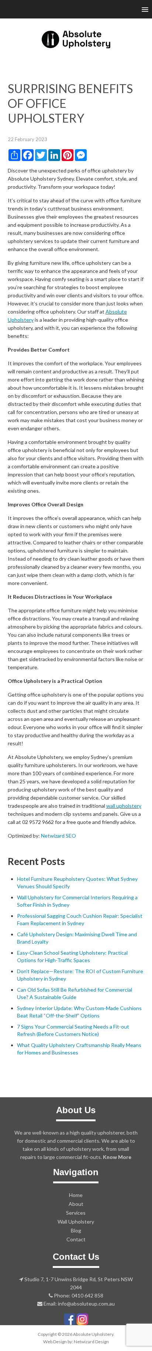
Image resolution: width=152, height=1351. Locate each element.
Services (76, 1213)
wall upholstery (123, 806)
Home (76, 1195)
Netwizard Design (91, 1341)
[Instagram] (82, 1318)
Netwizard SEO (58, 835)
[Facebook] (70, 1318)
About (76, 1204)
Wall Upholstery (76, 1221)
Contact (76, 1239)
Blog (76, 1230)
